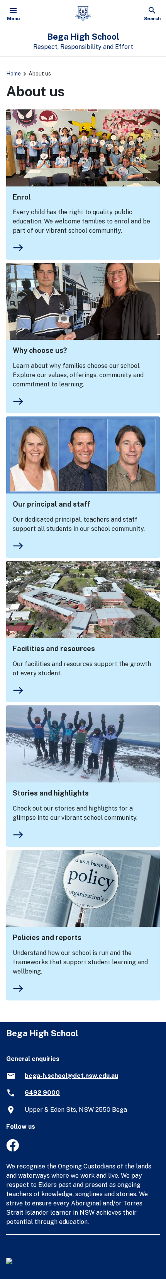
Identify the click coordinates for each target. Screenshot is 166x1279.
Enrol (22, 197)
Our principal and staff (51, 504)
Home (13, 73)
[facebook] (12, 1149)
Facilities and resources (54, 649)
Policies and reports (47, 937)
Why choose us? (40, 350)
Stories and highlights (51, 793)
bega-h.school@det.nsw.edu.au (71, 1075)
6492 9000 (42, 1092)
